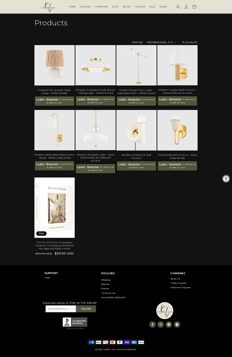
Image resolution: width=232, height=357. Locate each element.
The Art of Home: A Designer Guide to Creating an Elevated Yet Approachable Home (54, 245)
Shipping (105, 280)
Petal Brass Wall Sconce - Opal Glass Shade (177, 156)
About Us (175, 278)
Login (40, 99)
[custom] (152, 324)
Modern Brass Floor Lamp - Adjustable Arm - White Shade (136, 92)
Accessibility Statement (113, 297)
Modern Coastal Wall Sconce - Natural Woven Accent (177, 91)
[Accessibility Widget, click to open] (226, 178)
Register (52, 99)
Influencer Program (180, 287)
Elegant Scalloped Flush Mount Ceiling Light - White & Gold (95, 91)
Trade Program (178, 283)
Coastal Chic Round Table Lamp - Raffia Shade (54, 92)
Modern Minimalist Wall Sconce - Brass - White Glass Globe (54, 156)
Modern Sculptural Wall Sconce (136, 156)
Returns (105, 284)
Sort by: (137, 42)
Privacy (105, 288)
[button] (178, 7)
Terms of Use (108, 293)
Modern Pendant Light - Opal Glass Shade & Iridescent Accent (95, 157)
